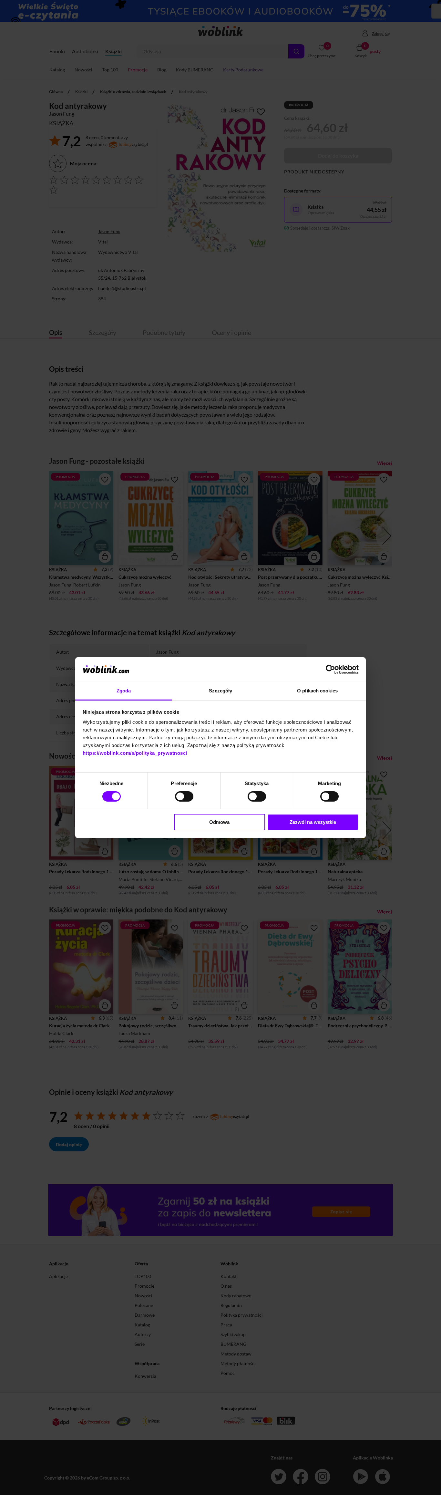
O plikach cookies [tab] (317, 690)
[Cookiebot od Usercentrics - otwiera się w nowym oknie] (330, 669)
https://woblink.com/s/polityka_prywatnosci (135, 753)
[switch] (184, 796)
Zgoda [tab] (124, 690)
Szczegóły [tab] (220, 690)
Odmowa (219, 822)
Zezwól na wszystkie (313, 822)
